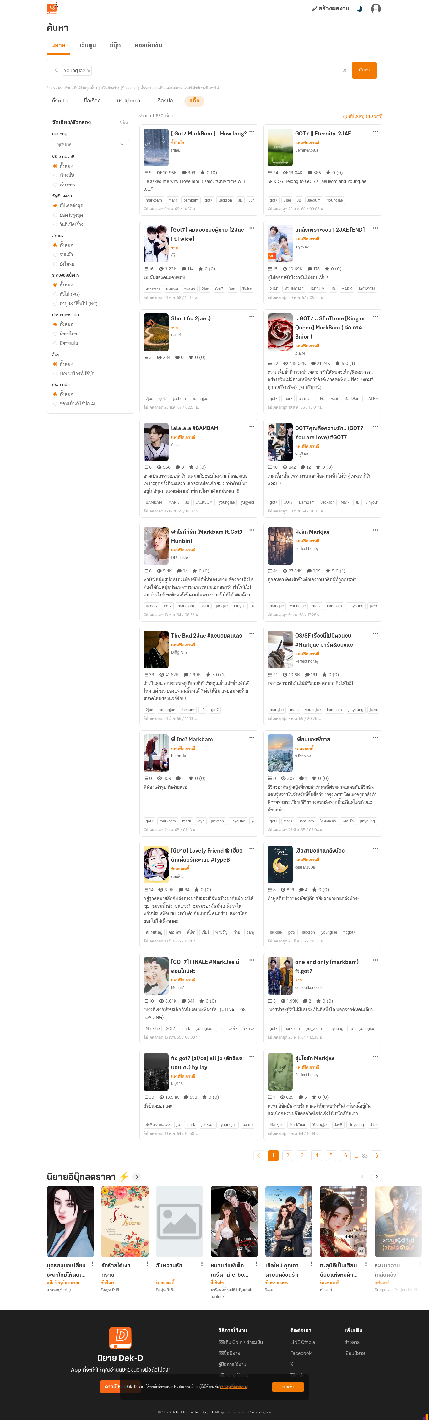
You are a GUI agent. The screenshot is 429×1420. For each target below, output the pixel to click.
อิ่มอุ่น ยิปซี (110, 1289)
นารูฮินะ (301, 453)
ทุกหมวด (64, 144)
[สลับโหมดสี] (359, 9)
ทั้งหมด (60, 101)
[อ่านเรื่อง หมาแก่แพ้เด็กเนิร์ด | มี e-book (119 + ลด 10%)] (234, 1221)
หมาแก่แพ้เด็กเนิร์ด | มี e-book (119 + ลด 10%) (231, 1270)
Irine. (175, 150)
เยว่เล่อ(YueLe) (59, 1289)
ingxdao (302, 246)
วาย (174, 248)
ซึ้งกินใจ (177, 142)
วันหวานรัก (169, 1266)
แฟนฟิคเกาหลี (307, 142)
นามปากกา (128, 101)
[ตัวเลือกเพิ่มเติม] (252, 132)
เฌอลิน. (177, 876)
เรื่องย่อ (164, 101)
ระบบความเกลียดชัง (387, 1270)
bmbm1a (178, 756)
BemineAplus (306, 150)
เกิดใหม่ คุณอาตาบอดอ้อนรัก (282, 1270)
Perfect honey (306, 548)
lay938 (177, 1083)
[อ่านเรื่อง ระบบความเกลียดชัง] (398, 1221)
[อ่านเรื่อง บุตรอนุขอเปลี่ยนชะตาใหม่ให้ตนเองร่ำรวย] (70, 1221)
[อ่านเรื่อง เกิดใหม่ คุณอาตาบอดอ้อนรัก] (288, 1221)
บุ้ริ (173, 255)
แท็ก (194, 101)
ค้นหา (364, 70)
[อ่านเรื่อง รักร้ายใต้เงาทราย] (125, 1221)
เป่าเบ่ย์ (326, 1289)
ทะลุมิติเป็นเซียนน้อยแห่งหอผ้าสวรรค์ (338, 1270)
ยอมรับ (288, 1386)
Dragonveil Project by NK (397, 1289)
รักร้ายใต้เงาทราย (115, 1270)
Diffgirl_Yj (180, 652)
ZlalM (300, 353)
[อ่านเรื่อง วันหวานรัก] (179, 1221)
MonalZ (177, 987)
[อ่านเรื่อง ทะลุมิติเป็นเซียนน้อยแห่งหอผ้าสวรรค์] (343, 1221)
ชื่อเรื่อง (92, 101)
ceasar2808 (305, 867)
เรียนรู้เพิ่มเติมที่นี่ (233, 1386)
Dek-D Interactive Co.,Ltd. (193, 1412)
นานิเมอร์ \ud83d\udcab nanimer (231, 1293)
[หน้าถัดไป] (377, 1155)
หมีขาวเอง (303, 756)
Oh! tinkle (179, 557)
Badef (176, 335)
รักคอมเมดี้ (304, 748)
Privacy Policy (259, 1412)
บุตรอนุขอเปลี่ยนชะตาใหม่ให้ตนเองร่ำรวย (67, 1270)
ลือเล (269, 1289)
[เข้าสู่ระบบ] (376, 9)
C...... (175, 444)
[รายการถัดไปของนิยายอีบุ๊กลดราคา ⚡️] (376, 1176)
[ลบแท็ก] (88, 69)
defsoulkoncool (308, 987)
